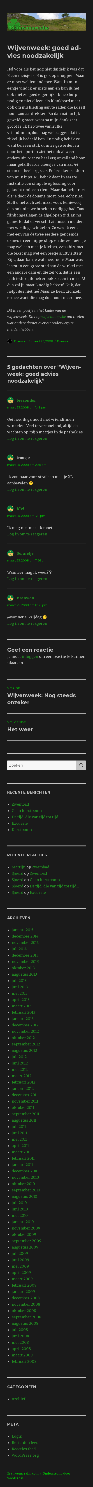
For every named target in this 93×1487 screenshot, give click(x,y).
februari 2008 (24, 1361)
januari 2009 (23, 1291)
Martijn (19, 867)
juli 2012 (19, 1057)
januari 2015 (22, 930)
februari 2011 (23, 1158)
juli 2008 (20, 1329)
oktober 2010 (23, 1183)
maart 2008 (22, 1355)
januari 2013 (23, 1018)
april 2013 (21, 999)
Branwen (20, 341)
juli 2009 (20, 1253)
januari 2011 (22, 1164)
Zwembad (20, 804)
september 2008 (26, 1317)
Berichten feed (25, 1442)
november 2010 (25, 1177)
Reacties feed (24, 1449)
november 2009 (26, 1228)
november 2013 (25, 961)
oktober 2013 (23, 968)
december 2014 (25, 936)
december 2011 (25, 1095)
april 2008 (21, 1348)
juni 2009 (20, 1260)
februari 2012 (23, 1082)
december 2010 (25, 1171)
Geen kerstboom (27, 810)
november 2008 (26, 1304)
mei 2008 (20, 1342)
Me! (20, 508)
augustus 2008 (25, 1323)
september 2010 (26, 1190)
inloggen (30, 656)
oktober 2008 (24, 1310)
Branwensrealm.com (23, 1473)
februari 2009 (24, 1285)
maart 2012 (21, 1076)
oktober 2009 (24, 1234)
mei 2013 (20, 993)
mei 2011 (19, 1139)
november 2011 (25, 1101)
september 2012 (26, 1044)
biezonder (26, 400)
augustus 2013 (24, 974)
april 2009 (21, 1272)
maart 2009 (22, 1279)
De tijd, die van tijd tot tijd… (36, 817)
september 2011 (25, 1114)
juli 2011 (19, 1126)
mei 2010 (20, 1215)
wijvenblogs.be (53, 316)
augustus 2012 (24, 1050)
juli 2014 (19, 949)
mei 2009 (20, 1266)
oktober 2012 (23, 1037)
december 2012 (25, 1025)
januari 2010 (23, 1222)
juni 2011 (19, 1133)
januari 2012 (23, 1088)
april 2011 (20, 1145)
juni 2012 (20, 1063)
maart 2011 (21, 1152)
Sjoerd (17, 873)
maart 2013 (21, 1006)
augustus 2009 (25, 1247)
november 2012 (25, 1031)
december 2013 (25, 955)
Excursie (20, 823)
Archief (18, 1399)
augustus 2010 (24, 1196)
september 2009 (26, 1241)
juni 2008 (20, 1336)
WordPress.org (25, 1455)
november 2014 (25, 942)
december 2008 (26, 1298)
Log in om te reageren (27, 438)
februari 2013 (23, 1012)
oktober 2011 (23, 1107)
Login (17, 1436)
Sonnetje (25, 553)
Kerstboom (22, 829)
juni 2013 (20, 987)
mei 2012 (20, 1069)
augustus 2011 (24, 1120)
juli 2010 (19, 1202)
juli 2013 (19, 980)
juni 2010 (20, 1209)
